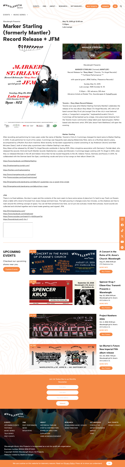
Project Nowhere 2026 (108, 317)
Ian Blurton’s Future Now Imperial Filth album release (110, 349)
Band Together (71, 428)
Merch (93, 431)
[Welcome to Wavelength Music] (13, 6)
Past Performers (29, 425)
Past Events (9, 436)
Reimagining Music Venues (76, 425)
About (52, 6)
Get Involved (76, 6)
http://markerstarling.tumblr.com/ (16, 165)
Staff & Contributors (49, 428)
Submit (62, 403)
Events (36, 6)
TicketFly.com (111, 94)
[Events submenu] (39, 6)
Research (63, 6)
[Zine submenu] (46, 6)
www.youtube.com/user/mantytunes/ (22, 177)
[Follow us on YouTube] (122, 242)
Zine (44, 6)
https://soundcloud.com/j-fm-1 (15, 219)
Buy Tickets (106, 271)
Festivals (8, 428)
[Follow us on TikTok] (122, 231)
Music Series (19, 15)
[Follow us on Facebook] (122, 225)
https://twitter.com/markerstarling (16, 170)
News (24, 428)
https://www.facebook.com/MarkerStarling (19, 161)
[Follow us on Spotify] (122, 247)
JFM (92, 55)
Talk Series (8, 433)
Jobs (92, 433)
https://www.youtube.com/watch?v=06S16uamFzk (23, 216)
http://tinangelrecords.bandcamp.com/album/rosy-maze (25, 186)
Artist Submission (97, 428)
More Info (104, 267)
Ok (109, 463)
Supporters (45, 433)
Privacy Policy (114, 425)
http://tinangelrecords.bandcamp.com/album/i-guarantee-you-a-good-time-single (36, 182)
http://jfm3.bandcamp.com (14, 211)
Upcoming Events (11, 425)
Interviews (27, 431)
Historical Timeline (48, 425)
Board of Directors (48, 431)
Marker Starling (92, 47)
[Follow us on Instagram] (122, 219)
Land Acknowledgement (50, 436)
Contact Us (95, 425)
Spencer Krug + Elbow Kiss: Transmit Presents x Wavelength (110, 287)
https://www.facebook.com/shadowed (18, 214)
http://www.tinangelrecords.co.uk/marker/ (19, 174)
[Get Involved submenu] (82, 6)
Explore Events (12, 269)
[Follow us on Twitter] (122, 236)
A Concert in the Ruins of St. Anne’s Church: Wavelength (110, 255)
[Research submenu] (67, 6)
